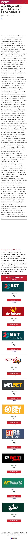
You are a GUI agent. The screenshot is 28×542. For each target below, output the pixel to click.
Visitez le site (14, 300)
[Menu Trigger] (25, 3)
